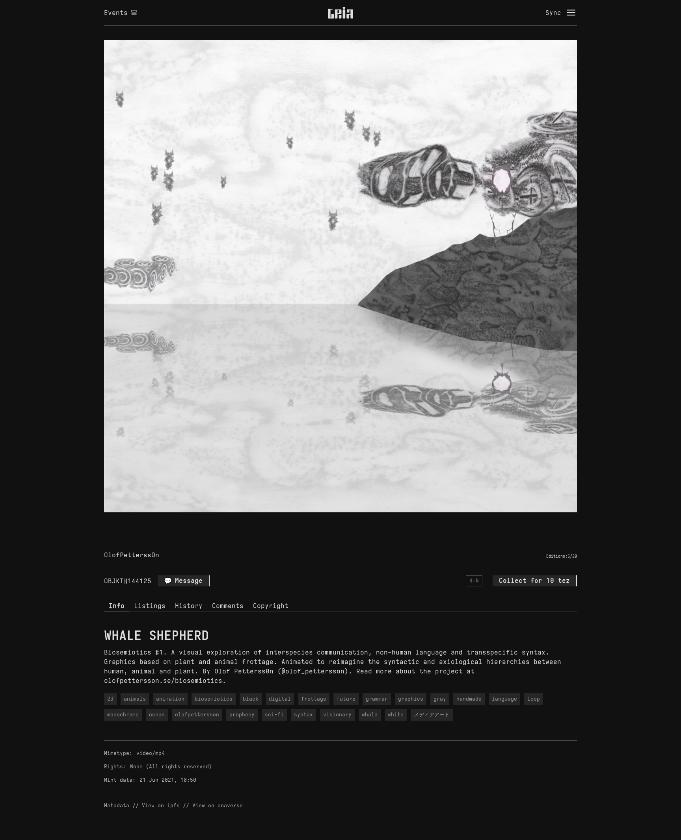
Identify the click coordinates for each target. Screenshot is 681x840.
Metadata (116, 805)
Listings (150, 606)
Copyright (270, 606)
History (189, 606)
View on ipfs (161, 805)
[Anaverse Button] (340, 521)
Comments (228, 606)
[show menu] (571, 13)
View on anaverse (217, 805)
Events (116, 13)
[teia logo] (340, 12)
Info (117, 606)
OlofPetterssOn (131, 555)
